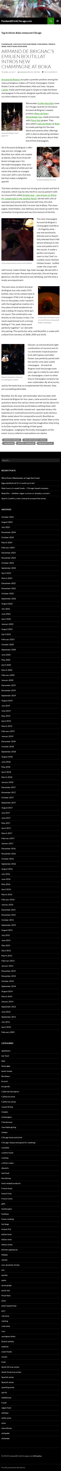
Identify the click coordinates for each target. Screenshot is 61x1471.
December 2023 (8, 552)
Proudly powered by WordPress (13, 1467)
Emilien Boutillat (46, 103)
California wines (8, 1101)
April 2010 (6, 1027)
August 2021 (7, 629)
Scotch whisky (7, 1341)
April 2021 (6, 634)
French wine (6, 1198)
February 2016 (7, 899)
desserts (5, 1168)
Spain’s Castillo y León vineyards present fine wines (23, 498)
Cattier (4, 89)
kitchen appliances (9, 1249)
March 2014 (6, 996)
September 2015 (8, 925)
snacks (4, 1357)
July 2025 (5, 527)
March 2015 (6, 955)
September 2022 (8, 598)
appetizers (5, 1050)
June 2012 (5, 1012)
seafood (4, 1346)
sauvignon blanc (8, 1336)
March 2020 (6, 670)
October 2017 (7, 797)
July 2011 (5, 1022)
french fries (6, 1193)
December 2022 (8, 583)
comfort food (7, 1152)
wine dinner (6, 1428)
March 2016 (6, 894)
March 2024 (6, 542)
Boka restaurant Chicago (35, 440)
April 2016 (6, 889)
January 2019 (7, 736)
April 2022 (6, 619)
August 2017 (7, 807)
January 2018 (7, 782)
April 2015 (6, 950)
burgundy (5, 1086)
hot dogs (5, 1224)
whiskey (5, 1413)
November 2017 (8, 792)
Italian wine (6, 1239)
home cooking (7, 1219)
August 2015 (7, 930)
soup (3, 1362)
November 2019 (8, 690)
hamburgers (6, 1209)
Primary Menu (57, 21)
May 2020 (5, 660)
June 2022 (5, 614)
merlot (4, 1260)
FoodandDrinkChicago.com (16, 21)
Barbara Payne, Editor (29, 72)
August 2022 (7, 603)
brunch (4, 1081)
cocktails (5, 1147)
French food (6, 1188)
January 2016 (7, 904)
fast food (5, 1173)
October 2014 (7, 981)
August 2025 (7, 522)
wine (3, 1423)
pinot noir (12, 46)
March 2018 (6, 777)
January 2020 (7, 680)
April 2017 (6, 828)
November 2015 (8, 915)
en (50, 123)
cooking (4, 1158)
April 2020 (6, 665)
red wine (5, 1316)
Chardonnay (6, 1122)
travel (4, 1402)
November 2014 (8, 976)
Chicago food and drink (25, 44)
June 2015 (5, 940)
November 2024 (8, 532)
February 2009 (7, 1032)
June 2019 (5, 711)
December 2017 (8, 787)
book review (6, 1071)
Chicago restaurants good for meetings (18, 1142)
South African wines (10, 1367)
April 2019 (6, 721)
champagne (6, 44)
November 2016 (8, 853)
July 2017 (5, 813)
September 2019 (8, 695)
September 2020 (8, 649)
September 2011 (8, 1017)
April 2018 (6, 772)
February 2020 (7, 675)
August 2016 (7, 869)
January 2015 (7, 966)
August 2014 (7, 991)
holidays (5, 1214)
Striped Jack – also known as (36, 195)
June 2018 (5, 762)
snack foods (6, 1351)
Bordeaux (5, 1076)
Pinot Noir (36, 120)
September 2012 (8, 1006)
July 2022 (5, 609)
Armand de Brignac (10, 79)
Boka (57, 123)
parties (4, 1275)
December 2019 (8, 685)
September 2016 (8, 864)
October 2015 (7, 920)
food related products (11, 1183)
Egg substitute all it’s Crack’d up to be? (18, 483)
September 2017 (8, 802)
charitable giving (8, 1127)
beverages (5, 1066)
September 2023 (8, 568)
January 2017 (7, 843)
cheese (4, 1132)
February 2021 (7, 639)
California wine (8, 1096)
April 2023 (6, 573)
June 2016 (5, 879)
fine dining (42, 44)
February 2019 (7, 731)
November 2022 (8, 588)
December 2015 (8, 910)
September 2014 (8, 986)
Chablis (4, 1112)
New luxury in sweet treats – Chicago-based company (24, 488)
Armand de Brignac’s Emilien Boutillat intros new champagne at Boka (27, 58)
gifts (3, 1204)
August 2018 (7, 756)
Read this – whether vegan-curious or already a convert (25, 493)
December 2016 (8, 848)
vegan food (6, 1408)
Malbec (4, 1255)
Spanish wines (7, 1377)
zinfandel (5, 1433)
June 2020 (5, 654)
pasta (3, 1280)
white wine (6, 1418)
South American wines (11, 1372)
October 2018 (7, 746)
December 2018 (8, 741)
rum (3, 1331)
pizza (3, 1300)
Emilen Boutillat (45, 443)
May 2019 (5, 716)
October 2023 (7, 563)
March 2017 (6, 833)
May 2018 (5, 767)
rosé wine (22, 46)
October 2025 (7, 517)
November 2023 (8, 558)
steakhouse (6, 1397)
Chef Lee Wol (42, 123)
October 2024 (7, 537)
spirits (4, 1392)
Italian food (6, 1234)
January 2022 (7, 624)
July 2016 (5, 874)
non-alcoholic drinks (10, 1265)
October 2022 (7, 593)
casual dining (7, 1107)
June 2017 (5, 818)
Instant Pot (6, 1229)
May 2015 (5, 945)
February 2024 (7, 547)
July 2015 (5, 935)
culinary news (7, 1163)
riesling (4, 1321)
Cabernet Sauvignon (10, 1091)
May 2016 (5, 884)
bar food (5, 1056)
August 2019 (7, 700)
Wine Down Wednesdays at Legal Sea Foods (20, 478)
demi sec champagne (26, 443)
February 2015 (7, 961)
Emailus (38, 1456)
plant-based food (8, 1306)
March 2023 (6, 578)
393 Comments (50, 72)
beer (3, 1061)
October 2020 (7, 644)
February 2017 (7, 838)
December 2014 (8, 971)
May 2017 (5, 823)
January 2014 (7, 1001)
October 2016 (7, 858)
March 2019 (6, 726)
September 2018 (8, 751)
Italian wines (6, 1244)
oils (3, 1270)
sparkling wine (7, 1387)
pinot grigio (6, 1285)
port (3, 1311)
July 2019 (5, 705)
